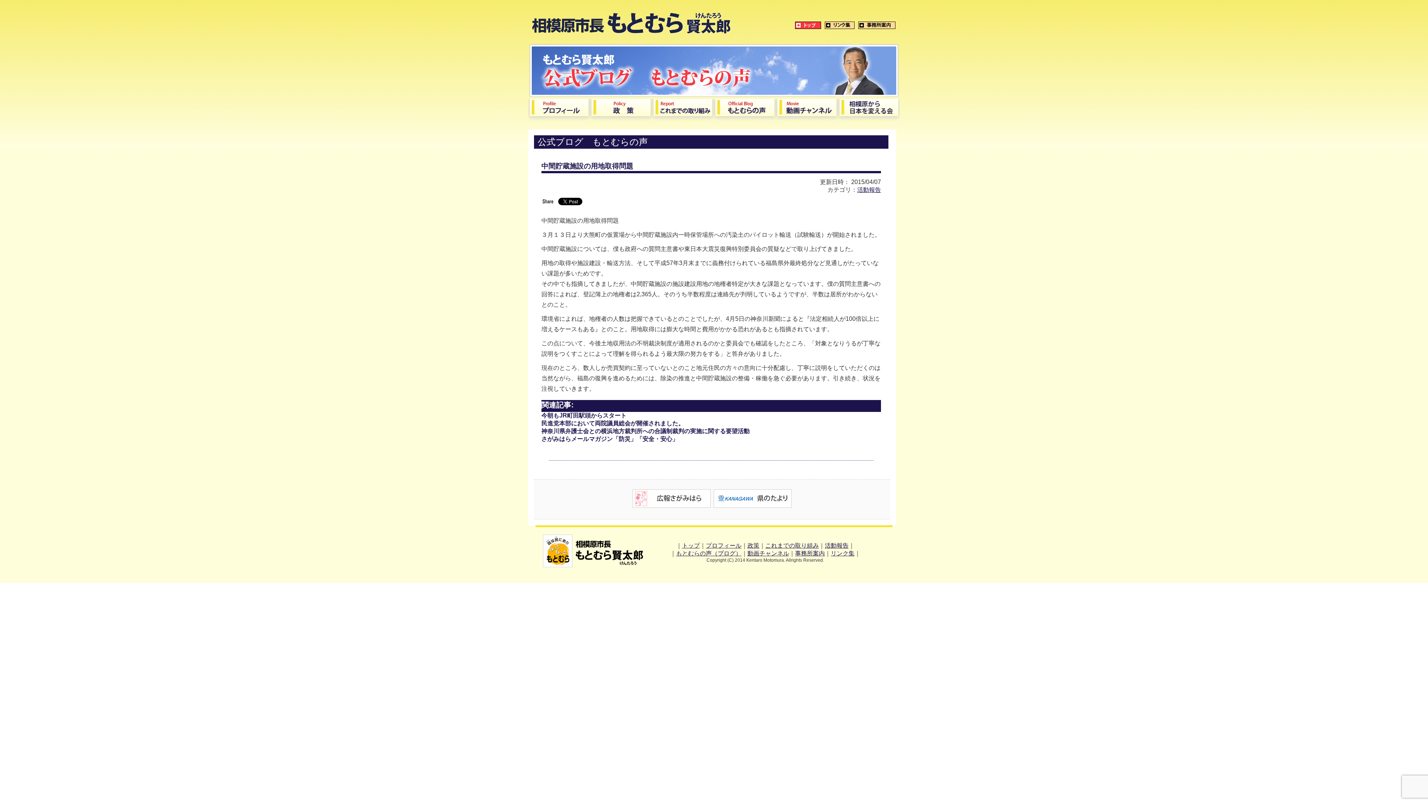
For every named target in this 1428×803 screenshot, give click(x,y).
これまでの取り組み (792, 545)
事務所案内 (810, 553)
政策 (753, 545)
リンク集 (843, 553)
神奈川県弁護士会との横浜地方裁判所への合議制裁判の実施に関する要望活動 (645, 431)
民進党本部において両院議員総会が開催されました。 (612, 423)
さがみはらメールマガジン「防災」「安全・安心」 (609, 439)
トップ (691, 545)
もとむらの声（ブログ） (709, 553)
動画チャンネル (768, 553)
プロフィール (724, 545)
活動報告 (869, 190)
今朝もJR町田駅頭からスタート (584, 415)
